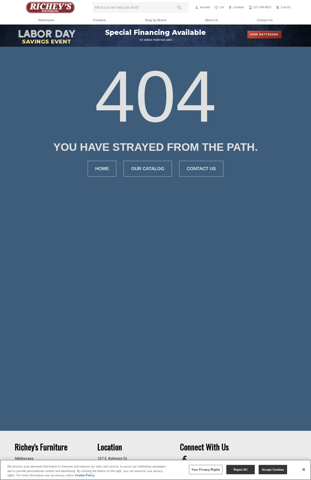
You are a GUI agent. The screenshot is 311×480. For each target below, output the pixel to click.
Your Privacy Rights (205, 469)
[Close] (304, 470)
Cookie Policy (84, 475)
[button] (196, 7)
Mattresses (46, 20)
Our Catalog (147, 168)
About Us (211, 20)
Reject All (240, 469)
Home (102, 168)
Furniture (99, 20)
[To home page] (50, 7)
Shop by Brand (155, 20)
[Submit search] (179, 7)
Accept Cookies (273, 469)
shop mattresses (264, 34)
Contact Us (265, 20)
